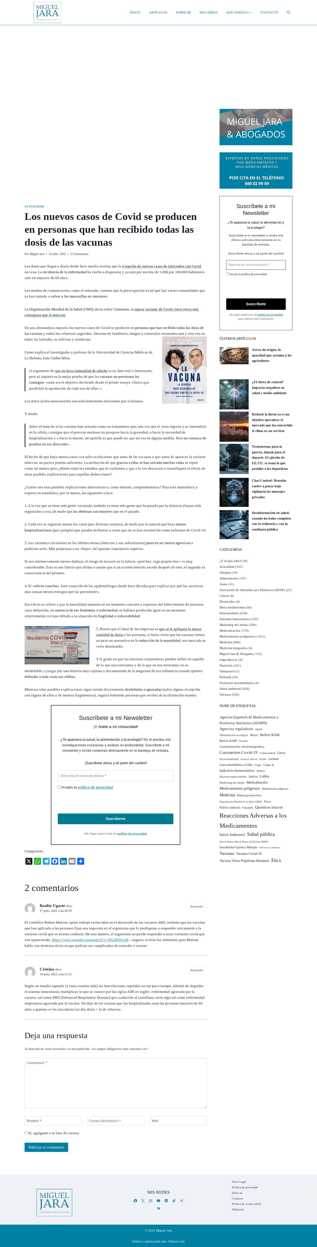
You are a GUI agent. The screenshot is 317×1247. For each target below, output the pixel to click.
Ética (276, 860)
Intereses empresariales (233, 776)
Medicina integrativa (234, 648)
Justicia (253, 776)
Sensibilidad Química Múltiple (238, 847)
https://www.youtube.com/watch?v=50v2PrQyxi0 (90, 940)
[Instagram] (151, 1201)
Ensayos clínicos (249, 759)
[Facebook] (135, 1201)
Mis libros (208, 12)
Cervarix (243, 740)
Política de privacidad (245, 1187)
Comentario (37, 1062)
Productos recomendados (237, 683)
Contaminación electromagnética (242, 746)
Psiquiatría (247, 807)
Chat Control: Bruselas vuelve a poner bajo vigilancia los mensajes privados (269, 489)
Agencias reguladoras (236, 729)
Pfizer (267, 801)
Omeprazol (227, 671)
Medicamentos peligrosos (237, 636)
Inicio (135, 12)
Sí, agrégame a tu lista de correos (53, 1133)
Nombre (34, 1121)
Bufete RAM (269, 735)
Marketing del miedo (234, 625)
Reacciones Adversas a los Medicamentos (253, 820)
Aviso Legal (239, 1181)
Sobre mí (183, 12)
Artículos (158, 12)
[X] (143, 1201)
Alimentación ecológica (234, 735)
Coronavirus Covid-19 (238, 752)
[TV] (158, 1208)
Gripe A (268, 765)
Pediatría (225, 677)
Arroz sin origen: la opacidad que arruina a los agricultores (272, 355)
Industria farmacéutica (235, 619)
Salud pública (261, 834)
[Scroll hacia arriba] (309, 1210)
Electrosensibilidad (229, 759)
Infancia (261, 770)
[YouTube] (158, 1201)
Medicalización (230, 630)
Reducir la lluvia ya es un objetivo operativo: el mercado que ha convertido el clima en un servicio (272, 422)
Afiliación (238, 1209)
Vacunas (225, 694)
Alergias (225, 572)
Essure (263, 759)
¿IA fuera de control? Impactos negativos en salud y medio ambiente (269, 387)
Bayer (254, 735)
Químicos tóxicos (269, 807)
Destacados (227, 601)
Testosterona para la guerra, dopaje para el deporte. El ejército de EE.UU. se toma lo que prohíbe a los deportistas (270, 457)
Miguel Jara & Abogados (237, 654)
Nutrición (226, 665)
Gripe (258, 765)
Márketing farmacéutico (249, 795)
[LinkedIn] (166, 1201)
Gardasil (273, 759)
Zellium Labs (176, 1241)
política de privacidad (95, 787)
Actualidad (34, 206)
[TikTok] (174, 1201)
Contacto (269, 12)
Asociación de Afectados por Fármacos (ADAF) (252, 590)
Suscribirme (116, 819)
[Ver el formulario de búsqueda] (288, 12)
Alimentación (229, 578)
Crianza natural (267, 753)
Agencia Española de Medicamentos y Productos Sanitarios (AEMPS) (249, 720)
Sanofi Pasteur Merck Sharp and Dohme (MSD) (244, 841)
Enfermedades (229, 613)
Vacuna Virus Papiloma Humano (244, 861)
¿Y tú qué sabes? (231, 561)
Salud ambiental (231, 688)
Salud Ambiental (232, 835)
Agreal (258, 729)
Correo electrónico (105, 1121)
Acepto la (87, 787)
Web (155, 1121)
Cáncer (224, 595)
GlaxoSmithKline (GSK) (236, 765)
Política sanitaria (230, 807)
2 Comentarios (79, 254)
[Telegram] (181, 1201)
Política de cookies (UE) (246, 1203)
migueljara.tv (228, 659)
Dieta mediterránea (232, 607)
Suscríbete (256, 304)
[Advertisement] (158, 57)
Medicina (226, 642)
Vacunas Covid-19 (249, 853)
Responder (196, 906)
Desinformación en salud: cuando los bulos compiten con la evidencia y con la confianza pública (271, 521)
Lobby (265, 776)
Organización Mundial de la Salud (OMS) (241, 802)
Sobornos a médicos (269, 847)
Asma (223, 584)
